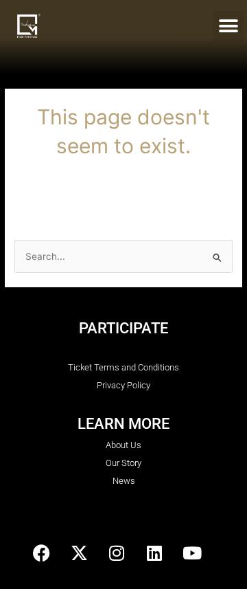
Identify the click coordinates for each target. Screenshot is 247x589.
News (124, 481)
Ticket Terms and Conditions (123, 367)
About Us (123, 445)
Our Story (123, 463)
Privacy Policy (123, 385)
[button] (228, 26)
